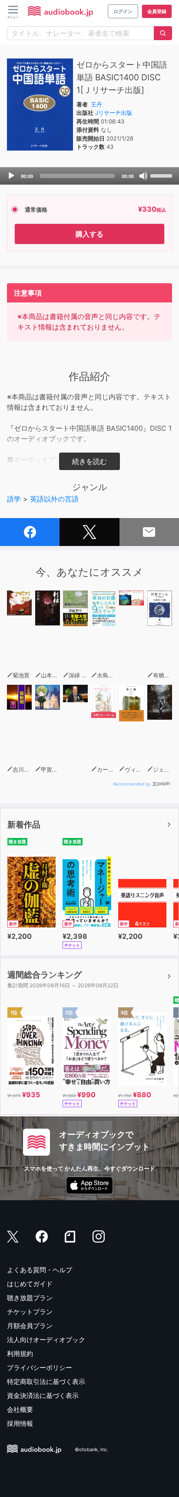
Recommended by (132, 783)
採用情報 (20, 1423)
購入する (89, 234)
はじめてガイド (30, 1284)
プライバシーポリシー (39, 1367)
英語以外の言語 (54, 498)
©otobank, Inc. (91, 1449)
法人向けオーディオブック (46, 1340)
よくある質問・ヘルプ (39, 1270)
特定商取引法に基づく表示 (46, 1381)
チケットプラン (30, 1312)
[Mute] (143, 176)
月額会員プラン (30, 1326)
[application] (89, 176)
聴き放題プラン (30, 1298)
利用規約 (20, 1353)
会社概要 (20, 1409)
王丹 (96, 104)
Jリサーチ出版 (113, 112)
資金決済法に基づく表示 (43, 1395)
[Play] (11, 176)
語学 (14, 498)
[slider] (162, 175)
